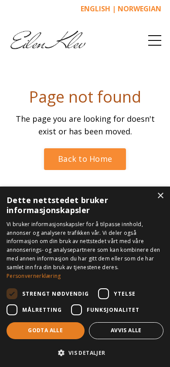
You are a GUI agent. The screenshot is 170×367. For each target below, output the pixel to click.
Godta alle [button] (45, 330)
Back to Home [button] (85, 158)
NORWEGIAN (139, 8)
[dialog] (85, 277)
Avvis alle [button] (126, 330)
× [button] (160, 196)
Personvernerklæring (34, 276)
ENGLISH (95, 8)
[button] (85, 352)
